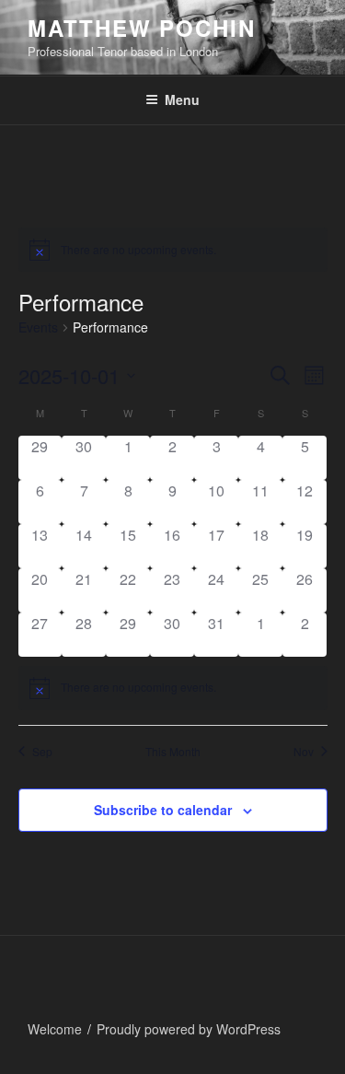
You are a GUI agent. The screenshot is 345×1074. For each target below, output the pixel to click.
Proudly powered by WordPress (189, 1029)
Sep (42, 751)
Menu (182, 99)
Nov (303, 751)
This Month (173, 751)
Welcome (55, 1029)
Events (38, 327)
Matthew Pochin (142, 27)
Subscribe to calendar (163, 809)
